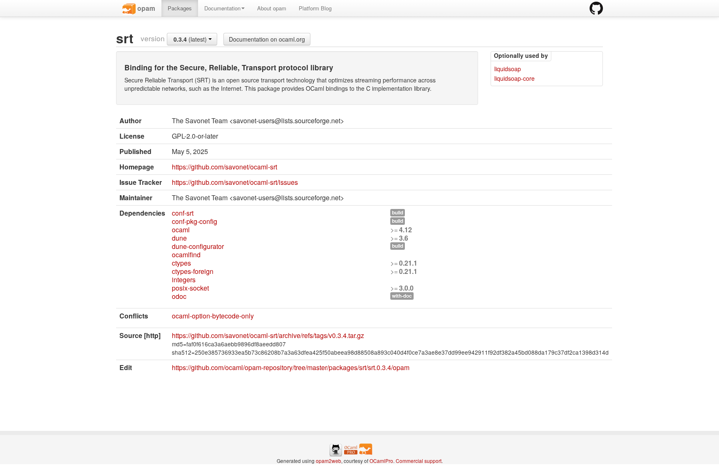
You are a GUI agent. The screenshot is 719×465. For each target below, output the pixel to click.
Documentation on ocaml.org (267, 39)
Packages (180, 8)
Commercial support (418, 460)
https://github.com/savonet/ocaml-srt (224, 167)
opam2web (328, 460)
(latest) (191, 39)
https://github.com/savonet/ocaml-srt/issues (235, 182)
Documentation (222, 8)
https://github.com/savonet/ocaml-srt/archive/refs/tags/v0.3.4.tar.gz (268, 335)
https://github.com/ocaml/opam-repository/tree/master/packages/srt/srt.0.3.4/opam (290, 367)
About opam (271, 8)
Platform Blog (315, 8)
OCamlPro (381, 460)
